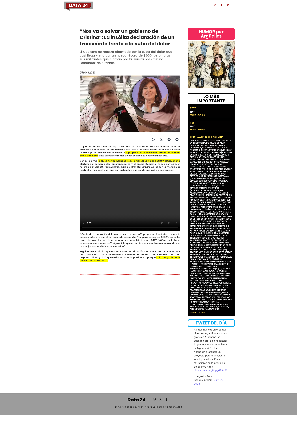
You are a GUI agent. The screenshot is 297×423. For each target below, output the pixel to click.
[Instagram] (215, 4)
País (138, 5)
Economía (128, 5)
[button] (153, 139)
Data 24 (136, 400)
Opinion (197, 5)
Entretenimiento (167, 5)
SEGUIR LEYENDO (197, 115)
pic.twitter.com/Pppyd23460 (211, 370)
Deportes (184, 5)
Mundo (208, 5)
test (193, 108)
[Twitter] (228, 4)
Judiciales (150, 5)
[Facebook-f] (221, 4)
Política (115, 5)
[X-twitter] (160, 399)
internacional (204, 12)
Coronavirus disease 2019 (207, 137)
